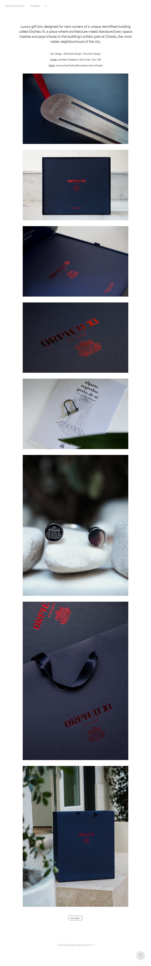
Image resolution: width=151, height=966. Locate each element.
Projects (35, 6)
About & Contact (15, 6)
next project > (76, 918)
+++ (45, 6)
